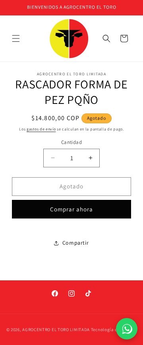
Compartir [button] (75, 242)
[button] (16, 38)
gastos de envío (41, 129)
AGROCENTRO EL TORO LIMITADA (56, 329)
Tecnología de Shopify (114, 329)
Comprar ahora (71, 209)
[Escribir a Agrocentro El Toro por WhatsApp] (126, 328)
